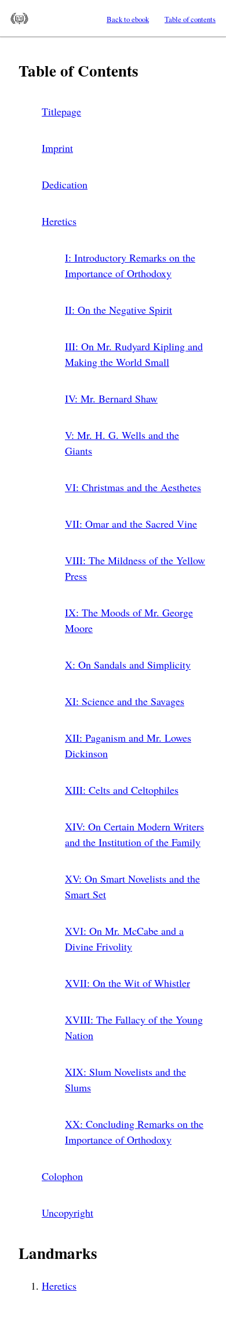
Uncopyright (67, 1213)
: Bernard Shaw (111, 398)
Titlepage (61, 111)
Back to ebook (128, 19)
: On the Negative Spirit (118, 310)
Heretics (59, 221)
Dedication (65, 184)
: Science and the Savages (124, 701)
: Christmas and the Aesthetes (133, 487)
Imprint (57, 148)
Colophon (62, 1176)
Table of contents (190, 19)
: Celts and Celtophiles (121, 790)
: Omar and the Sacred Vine (131, 524)
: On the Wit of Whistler (127, 983)
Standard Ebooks (19, 18)
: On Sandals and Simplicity (128, 665)
